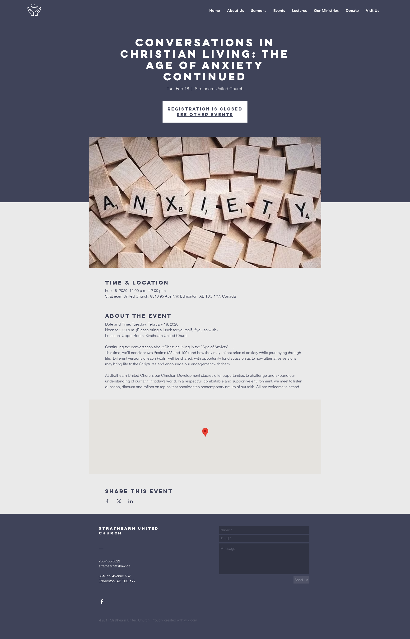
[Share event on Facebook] (107, 501)
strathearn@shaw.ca (114, 566)
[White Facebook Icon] (102, 601)
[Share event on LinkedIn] (130, 501)
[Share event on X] (119, 501)
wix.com (190, 620)
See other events (205, 114)
